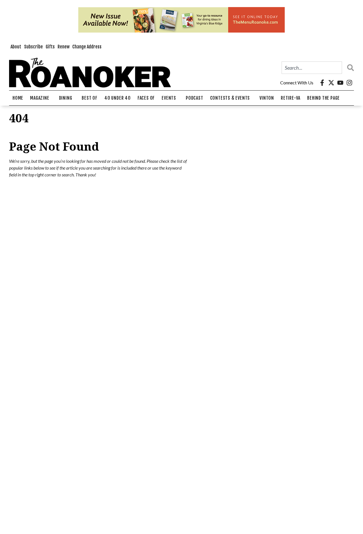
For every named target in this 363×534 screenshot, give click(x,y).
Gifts (50, 47)
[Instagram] (349, 82)
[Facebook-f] (322, 82)
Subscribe (33, 47)
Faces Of (146, 98)
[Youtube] (340, 82)
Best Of (90, 98)
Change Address (87, 47)
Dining (65, 98)
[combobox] (312, 67)
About (15, 47)
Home (17, 98)
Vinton (266, 98)
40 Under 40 (117, 98)
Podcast (194, 98)
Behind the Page (323, 98)
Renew (63, 47)
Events (169, 98)
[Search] (349, 67)
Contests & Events (230, 98)
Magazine (39, 98)
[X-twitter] (331, 82)
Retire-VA (290, 98)
